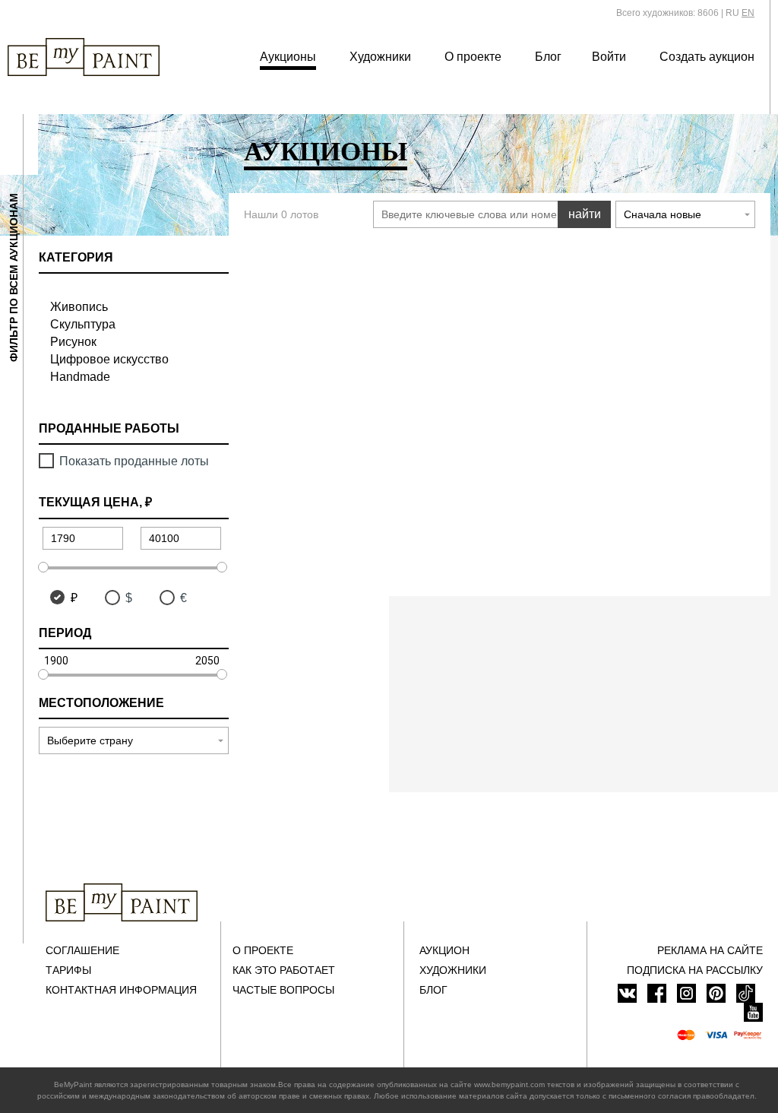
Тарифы (68, 970)
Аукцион (444, 950)
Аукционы (288, 56)
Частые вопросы (283, 990)
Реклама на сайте (710, 950)
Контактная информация (121, 990)
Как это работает (283, 970)
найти (584, 214)
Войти (609, 56)
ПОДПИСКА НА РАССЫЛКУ (695, 970)
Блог (548, 56)
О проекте (472, 56)
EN (748, 13)
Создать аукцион (706, 56)
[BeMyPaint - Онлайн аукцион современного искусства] (122, 902)
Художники (380, 56)
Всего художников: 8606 (667, 13)
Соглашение (82, 950)
